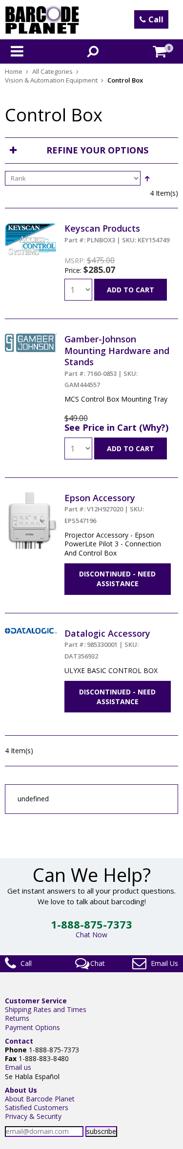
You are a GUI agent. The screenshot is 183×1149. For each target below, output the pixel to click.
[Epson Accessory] (31, 496)
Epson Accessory (104, 508)
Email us (18, 1067)
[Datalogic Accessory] (31, 632)
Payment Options (32, 1027)
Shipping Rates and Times (45, 1009)
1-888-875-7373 (91, 924)
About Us (21, 1090)
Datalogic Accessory (107, 643)
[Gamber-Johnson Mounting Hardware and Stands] (31, 337)
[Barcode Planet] (42, 19)
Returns (17, 1018)
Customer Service (36, 1000)
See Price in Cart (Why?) (116, 427)
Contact (19, 1041)
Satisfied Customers (36, 1107)
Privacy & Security (33, 1116)
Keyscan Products (116, 233)
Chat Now (91, 934)
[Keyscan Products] (31, 227)
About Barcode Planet (40, 1098)
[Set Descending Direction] (146, 178)
